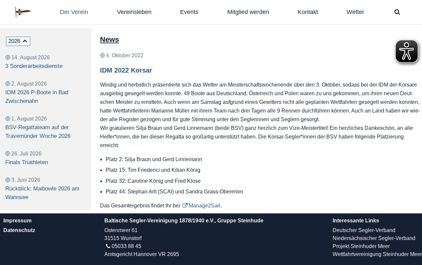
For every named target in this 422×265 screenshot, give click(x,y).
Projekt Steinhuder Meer (361, 246)
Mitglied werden (248, 12)
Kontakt (308, 12)
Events (189, 12)
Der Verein (74, 12)
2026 (14, 41)
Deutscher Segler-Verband (364, 230)
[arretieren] (397, 12)
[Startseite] (26, 12)
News (109, 39)
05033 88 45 (126, 246)
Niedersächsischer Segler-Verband (374, 238)
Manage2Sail (204, 205)
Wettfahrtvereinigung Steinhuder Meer (377, 254)
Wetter (355, 12)
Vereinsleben (134, 12)
